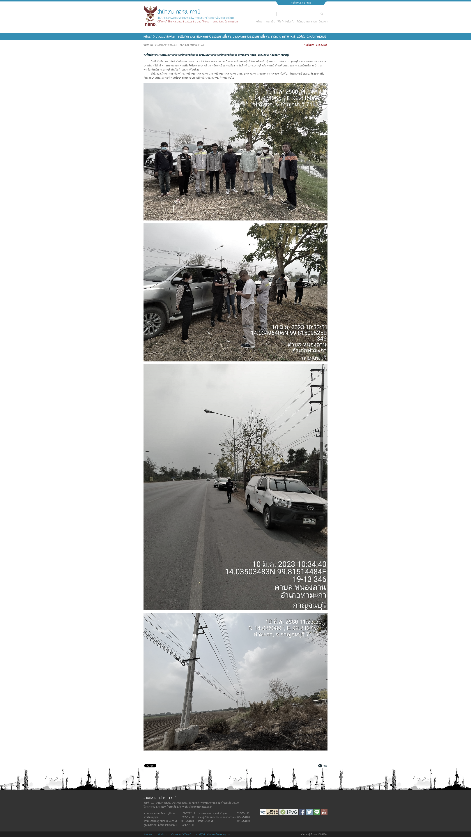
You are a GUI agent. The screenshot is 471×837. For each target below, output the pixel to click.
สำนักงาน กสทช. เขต (307, 22)
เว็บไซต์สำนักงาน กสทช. (301, 3)
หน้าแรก (259, 22)
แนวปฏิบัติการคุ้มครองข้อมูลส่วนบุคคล (213, 835)
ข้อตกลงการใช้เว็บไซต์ (181, 835)
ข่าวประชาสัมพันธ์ (166, 36)
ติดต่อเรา (323, 22)
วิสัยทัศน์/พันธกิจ (285, 22)
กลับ (325, 765)
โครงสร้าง (270, 22)
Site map (148, 835)
